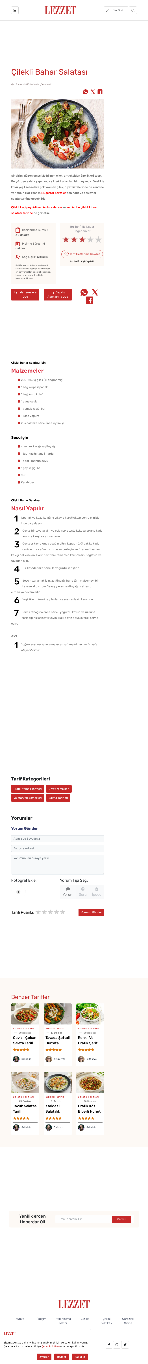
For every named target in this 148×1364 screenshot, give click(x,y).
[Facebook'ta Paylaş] (100, 92)
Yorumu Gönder (91, 912)
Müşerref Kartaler (53, 193)
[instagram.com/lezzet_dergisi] (116, 1345)
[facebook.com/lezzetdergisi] (109, 1345)
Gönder (121, 1219)
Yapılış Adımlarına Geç (57, 294)
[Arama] (133, 10)
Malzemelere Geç (27, 294)
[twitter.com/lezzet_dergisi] (125, 1345)
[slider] (82, 239)
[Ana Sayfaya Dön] (74, 1304)
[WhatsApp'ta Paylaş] (85, 92)
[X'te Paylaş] (93, 92)
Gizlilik (85, 1318)
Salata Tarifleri (58, 798)
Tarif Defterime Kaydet (84, 254)
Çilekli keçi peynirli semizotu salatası (36, 207)
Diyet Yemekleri (59, 789)
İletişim (41, 1318)
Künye (20, 1318)
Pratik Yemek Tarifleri (28, 789)
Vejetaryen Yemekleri (28, 798)
